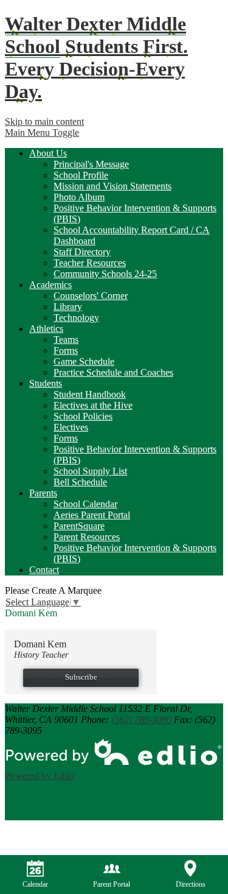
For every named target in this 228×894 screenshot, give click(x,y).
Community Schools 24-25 (105, 274)
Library (68, 306)
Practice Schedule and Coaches (113, 372)
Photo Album (79, 197)
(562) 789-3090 (141, 719)
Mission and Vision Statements (112, 186)
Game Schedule (84, 361)
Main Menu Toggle (42, 132)
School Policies (83, 416)
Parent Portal (111, 884)
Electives (71, 427)
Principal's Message (91, 164)
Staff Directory (82, 252)
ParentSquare (79, 526)
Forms (66, 350)
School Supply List (90, 471)
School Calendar (85, 504)
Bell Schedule (80, 482)
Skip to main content (44, 121)
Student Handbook (90, 394)
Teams (66, 339)
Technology (76, 317)
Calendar (35, 884)
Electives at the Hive (93, 405)
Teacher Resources (90, 263)
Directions (191, 884)
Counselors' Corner (91, 295)
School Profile (81, 175)
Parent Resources (87, 537)
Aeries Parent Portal (92, 515)
